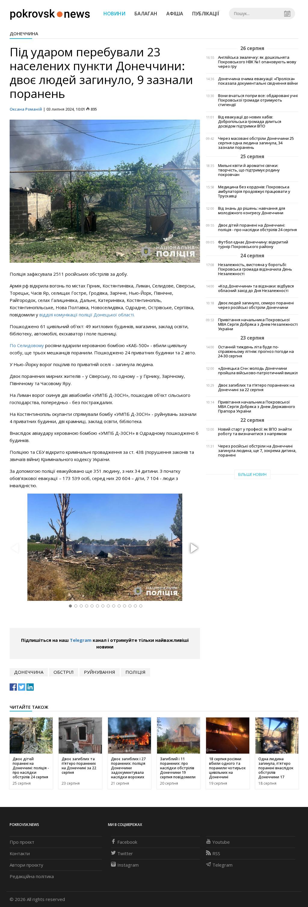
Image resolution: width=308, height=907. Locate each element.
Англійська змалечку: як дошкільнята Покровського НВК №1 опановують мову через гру (257, 62)
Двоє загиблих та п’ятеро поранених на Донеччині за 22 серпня (256, 387)
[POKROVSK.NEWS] (50, 13)
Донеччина (24, 33)
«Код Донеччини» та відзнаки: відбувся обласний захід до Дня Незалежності (256, 288)
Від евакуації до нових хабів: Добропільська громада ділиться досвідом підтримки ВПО (249, 121)
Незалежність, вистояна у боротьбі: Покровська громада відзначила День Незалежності (255, 269)
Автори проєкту (26, 865)
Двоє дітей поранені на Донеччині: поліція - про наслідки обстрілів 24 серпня (257, 227)
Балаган (145, 13)
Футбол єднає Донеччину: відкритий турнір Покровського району (253, 244)
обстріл (64, 672)
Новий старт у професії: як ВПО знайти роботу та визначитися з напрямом (255, 431)
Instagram (128, 865)
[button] (193, 548)
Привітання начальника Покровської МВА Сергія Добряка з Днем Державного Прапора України (256, 406)
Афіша (174, 13)
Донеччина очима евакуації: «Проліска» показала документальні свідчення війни (258, 81)
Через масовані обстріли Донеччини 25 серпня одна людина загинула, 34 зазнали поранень (256, 143)
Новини (114, 13)
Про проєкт (22, 842)
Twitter (125, 853)
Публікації (205, 13)
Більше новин (252, 474)
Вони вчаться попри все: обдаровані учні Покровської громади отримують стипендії (258, 100)
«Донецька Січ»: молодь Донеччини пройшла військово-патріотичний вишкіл (258, 370)
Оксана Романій (26, 109)
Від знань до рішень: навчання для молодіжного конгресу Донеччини (251, 210)
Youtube (221, 842)
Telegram (80, 640)
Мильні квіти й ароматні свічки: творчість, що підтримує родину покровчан (249, 170)
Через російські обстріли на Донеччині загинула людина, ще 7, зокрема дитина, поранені (257, 450)
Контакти (20, 853)
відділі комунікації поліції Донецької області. (87, 315)
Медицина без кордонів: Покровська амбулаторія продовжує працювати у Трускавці (254, 191)
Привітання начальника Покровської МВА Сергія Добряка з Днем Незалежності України (258, 324)
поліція (135, 672)
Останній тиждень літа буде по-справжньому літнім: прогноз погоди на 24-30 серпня (256, 351)
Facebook (127, 842)
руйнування (99, 672)
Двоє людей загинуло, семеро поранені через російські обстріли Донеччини (256, 305)
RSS (216, 853)
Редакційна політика (32, 876)
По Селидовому (27, 345)
